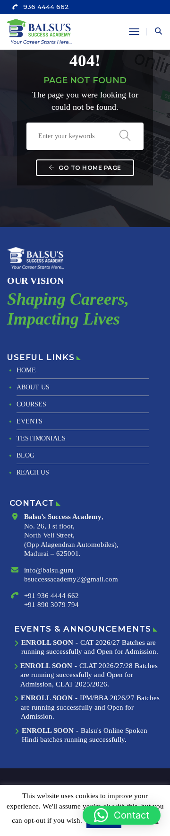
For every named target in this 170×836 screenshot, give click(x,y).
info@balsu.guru (49, 570)
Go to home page (89, 167)
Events (29, 421)
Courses (31, 404)
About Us (33, 387)
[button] (122, 815)
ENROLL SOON (47, 642)
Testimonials (41, 438)
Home (26, 370)
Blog (25, 455)
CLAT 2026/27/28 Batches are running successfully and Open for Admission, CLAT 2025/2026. (89, 675)
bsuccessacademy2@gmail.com (71, 579)
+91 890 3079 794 (51, 604)
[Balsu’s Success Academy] (41, 31)
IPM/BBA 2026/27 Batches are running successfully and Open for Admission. (90, 707)
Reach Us (33, 472)
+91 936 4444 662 (51, 595)
